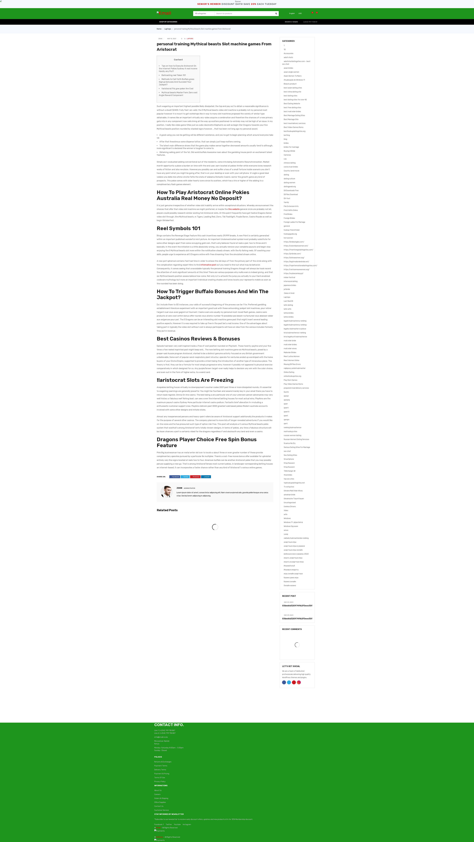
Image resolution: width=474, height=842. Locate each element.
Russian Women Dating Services (296, 439)
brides (286, 143)
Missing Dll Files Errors (292, 364)
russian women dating (292, 435)
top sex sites (289, 479)
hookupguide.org (290, 234)
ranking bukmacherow (292, 427)
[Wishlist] (311, 13)
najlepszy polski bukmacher (295, 368)
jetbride (287, 289)
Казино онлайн (290, 582)
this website (234, 209)
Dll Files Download (291, 194)
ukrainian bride (289, 495)
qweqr (286, 396)
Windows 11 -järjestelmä (293, 522)
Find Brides (288, 214)
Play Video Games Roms (293, 384)
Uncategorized (290, 503)
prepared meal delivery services (296, 388)
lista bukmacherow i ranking (295, 333)
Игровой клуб (289, 566)
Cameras (287, 155)
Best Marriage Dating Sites (294, 115)
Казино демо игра (291, 578)
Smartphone (289, 459)
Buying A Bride (289, 151)
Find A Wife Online (291, 210)
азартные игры (290, 542)
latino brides (289, 317)
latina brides (289, 313)
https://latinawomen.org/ (294, 258)
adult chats (288, 57)
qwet (286, 416)
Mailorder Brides (290, 352)
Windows (287, 518)
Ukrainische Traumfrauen (294, 499)
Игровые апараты (291, 570)
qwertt (286, 412)
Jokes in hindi (289, 293)
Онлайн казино (290, 585)
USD (300, 13)
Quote (286, 392)
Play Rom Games (290, 380)
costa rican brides (291, 167)
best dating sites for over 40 (295, 100)
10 (285, 50)
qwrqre (286, 420)
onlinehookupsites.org (292, 376)
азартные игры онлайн (293, 550)
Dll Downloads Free (291, 190)
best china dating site (292, 92)
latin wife (287, 309)
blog (285, 139)
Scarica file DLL (290, 443)
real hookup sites (290, 431)
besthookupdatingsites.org (294, 131)
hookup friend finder (292, 230)
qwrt (286, 424)
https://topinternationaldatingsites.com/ (300, 266)
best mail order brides (292, 111)
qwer (286, 404)
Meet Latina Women (292, 356)
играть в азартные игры (294, 562)
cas (285, 159)
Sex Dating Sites (290, 455)
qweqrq (287, 400)
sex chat (287, 451)
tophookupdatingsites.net (294, 483)
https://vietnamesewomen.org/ (296, 269)
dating (286, 175)
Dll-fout (287, 198)
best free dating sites (292, 108)
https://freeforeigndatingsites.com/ (298, 250)
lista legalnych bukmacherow (295, 337)
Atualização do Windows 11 (294, 80)
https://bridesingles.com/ (294, 242)
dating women (289, 183)
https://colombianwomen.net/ (296, 246)
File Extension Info (291, 206)
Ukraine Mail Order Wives (293, 491)
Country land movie (291, 171)
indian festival (289, 277)
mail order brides (290, 345)
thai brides (288, 475)
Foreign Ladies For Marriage (294, 222)
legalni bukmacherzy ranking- (295, 325)
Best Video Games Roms (293, 127)
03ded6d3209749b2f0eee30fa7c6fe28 (302, 605)
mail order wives (290, 348)
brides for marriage (291, 147)
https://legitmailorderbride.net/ (296, 262)
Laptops (168, 29)
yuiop (286, 534)
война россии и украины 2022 (296, 554)
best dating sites (290, 96)
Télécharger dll (289, 471)
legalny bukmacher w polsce (295, 329)
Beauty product (290, 84)
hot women (288, 238)
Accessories (288, 53)
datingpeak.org (290, 187)
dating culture (289, 179)
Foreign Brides (289, 218)
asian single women (291, 72)
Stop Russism (289, 467)
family (286, 202)
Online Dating (289, 372)
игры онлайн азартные (293, 574)
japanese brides (290, 285)
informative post (208, 265)
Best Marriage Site (291, 119)
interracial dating (290, 281)
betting (287, 135)
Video (286, 510)
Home (159, 29)
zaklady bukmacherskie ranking (296, 538)
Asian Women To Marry (293, 76)
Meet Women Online (291, 360)
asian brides (288, 68)
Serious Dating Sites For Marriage (297, 447)
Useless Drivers (290, 506)
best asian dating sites (293, 88)
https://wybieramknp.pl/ (293, 273)
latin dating (288, 305)
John (160, 39)
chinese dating (290, 163)
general (287, 226)
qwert (286, 408)
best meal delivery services (295, 123)
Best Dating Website (292, 104)
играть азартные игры (293, 558)
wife (285, 514)
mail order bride (290, 341)
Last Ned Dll (288, 301)
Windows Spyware (291, 526)
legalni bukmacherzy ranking (295, 321)
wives (286, 530)
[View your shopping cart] (315, 13)
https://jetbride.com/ (292, 254)
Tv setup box (289, 487)
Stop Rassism (289, 463)
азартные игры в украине (294, 546)
